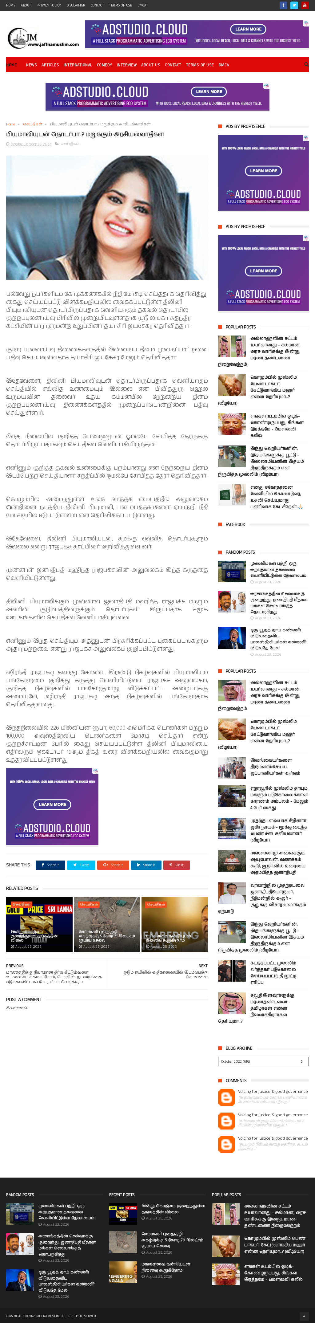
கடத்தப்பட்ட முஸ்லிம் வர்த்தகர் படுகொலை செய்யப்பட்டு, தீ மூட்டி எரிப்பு (273, 973)
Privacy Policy (49, 5)
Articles (50, 65)
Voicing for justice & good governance (273, 1091)
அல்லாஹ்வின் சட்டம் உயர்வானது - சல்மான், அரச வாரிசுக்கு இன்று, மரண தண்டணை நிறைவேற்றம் (259, 352)
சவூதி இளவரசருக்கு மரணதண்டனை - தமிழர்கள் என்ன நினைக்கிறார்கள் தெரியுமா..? (256, 1008)
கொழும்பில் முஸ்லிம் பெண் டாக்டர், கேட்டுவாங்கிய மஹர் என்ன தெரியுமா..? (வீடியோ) (257, 390)
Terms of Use (120, 5)
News (31, 65)
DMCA (142, 5)
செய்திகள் (32, 124)
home (10, 5)
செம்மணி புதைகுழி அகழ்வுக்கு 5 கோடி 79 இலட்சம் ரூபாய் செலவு (107, 936)
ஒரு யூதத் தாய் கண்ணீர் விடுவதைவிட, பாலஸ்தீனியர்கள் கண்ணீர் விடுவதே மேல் (278, 639)
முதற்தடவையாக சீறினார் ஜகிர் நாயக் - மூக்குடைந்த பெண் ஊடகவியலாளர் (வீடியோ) (279, 830)
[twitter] (294, 5)
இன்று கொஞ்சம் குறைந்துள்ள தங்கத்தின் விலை (34, 936)
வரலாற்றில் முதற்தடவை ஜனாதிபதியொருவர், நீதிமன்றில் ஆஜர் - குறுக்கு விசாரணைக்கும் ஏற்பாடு (262, 898)
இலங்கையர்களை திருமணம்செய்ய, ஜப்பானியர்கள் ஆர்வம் (275, 766)
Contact (173, 65)
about (26, 5)
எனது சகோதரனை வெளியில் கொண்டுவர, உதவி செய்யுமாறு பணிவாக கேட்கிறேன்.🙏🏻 (276, 497)
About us (150, 65)
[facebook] (283, 5)
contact (97, 5)
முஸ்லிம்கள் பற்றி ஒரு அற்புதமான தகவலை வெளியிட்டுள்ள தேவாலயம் (278, 570)
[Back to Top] (304, 1316)
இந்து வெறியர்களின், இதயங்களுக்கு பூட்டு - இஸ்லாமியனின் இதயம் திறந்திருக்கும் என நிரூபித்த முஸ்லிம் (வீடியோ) (261, 462)
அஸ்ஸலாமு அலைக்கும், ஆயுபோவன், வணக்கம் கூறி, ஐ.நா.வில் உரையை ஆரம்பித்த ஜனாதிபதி (277, 863)
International (78, 65)
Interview (127, 65)
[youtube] (305, 5)
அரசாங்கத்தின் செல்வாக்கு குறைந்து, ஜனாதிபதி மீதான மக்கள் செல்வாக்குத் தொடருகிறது (279, 603)
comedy (104, 65)
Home (11, 65)
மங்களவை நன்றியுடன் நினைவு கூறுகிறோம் (168, 938)
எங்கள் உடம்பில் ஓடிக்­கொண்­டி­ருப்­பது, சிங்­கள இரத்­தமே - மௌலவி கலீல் (277, 426)
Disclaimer (76, 5)
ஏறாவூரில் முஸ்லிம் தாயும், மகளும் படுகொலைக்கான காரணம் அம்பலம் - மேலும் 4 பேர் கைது (279, 798)
